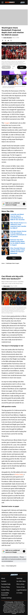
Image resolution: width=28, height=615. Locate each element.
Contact (3, 581)
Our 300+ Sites (21, 581)
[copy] (11, 40)
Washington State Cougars (12, 263)
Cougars (6, 123)
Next (21, 67)
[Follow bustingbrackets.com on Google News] (24, 204)
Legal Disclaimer (21, 590)
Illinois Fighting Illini (11, 565)
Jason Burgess (7, 37)
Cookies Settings (6, 598)
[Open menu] (2, 2)
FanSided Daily (5, 584)
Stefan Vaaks (19, 474)
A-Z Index (19, 593)
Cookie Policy (5, 590)
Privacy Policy (5, 587)
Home (3, 263)
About (3, 578)
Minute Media (10, 601)
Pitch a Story (20, 584)
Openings (19, 578)
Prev (6, 67)
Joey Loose (6, 286)
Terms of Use (20, 587)
